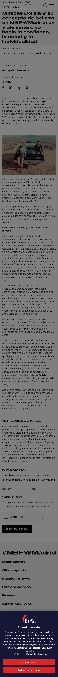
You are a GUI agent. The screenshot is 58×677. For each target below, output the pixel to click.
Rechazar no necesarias (29, 670)
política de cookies (38, 654)
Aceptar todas (29, 662)
